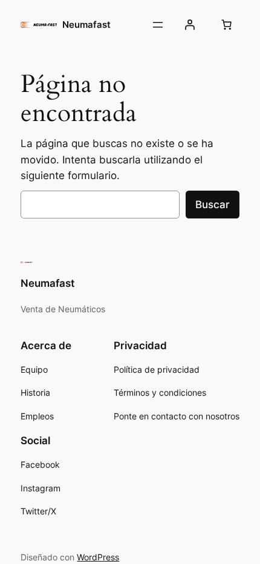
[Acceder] (189, 25)
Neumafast (86, 24)
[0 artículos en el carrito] (226, 25)
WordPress (98, 557)
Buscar (212, 204)
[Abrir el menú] (158, 25)
